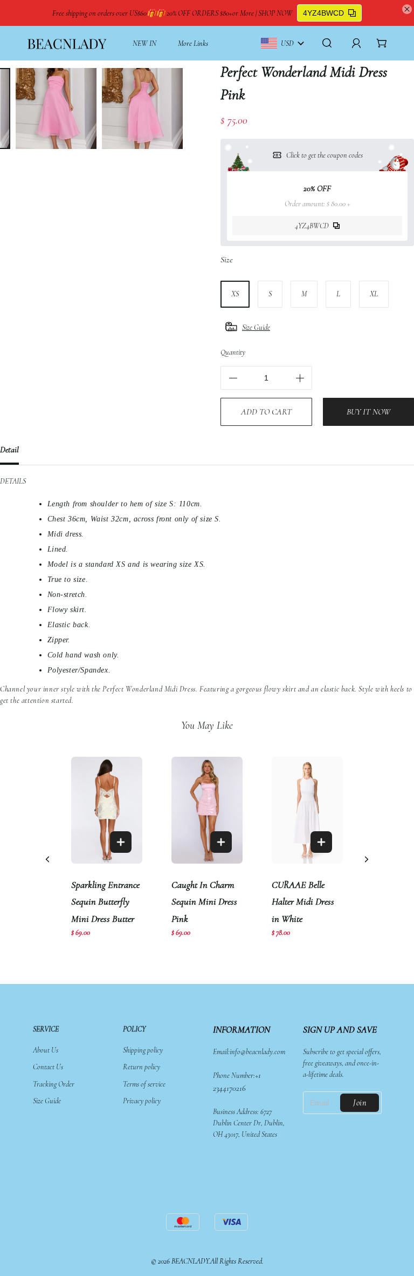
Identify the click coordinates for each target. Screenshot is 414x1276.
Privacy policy (142, 1100)
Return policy (141, 1066)
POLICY (134, 1029)
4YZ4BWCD (323, 13)
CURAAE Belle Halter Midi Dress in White (303, 902)
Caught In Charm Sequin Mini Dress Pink (204, 902)
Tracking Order (53, 1084)
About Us (45, 1050)
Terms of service (144, 1084)
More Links (193, 43)
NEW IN (144, 43)
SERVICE (46, 1029)
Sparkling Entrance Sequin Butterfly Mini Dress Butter (105, 902)
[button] (366, 859)
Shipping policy (143, 1050)
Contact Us (48, 1066)
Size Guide (47, 1100)
